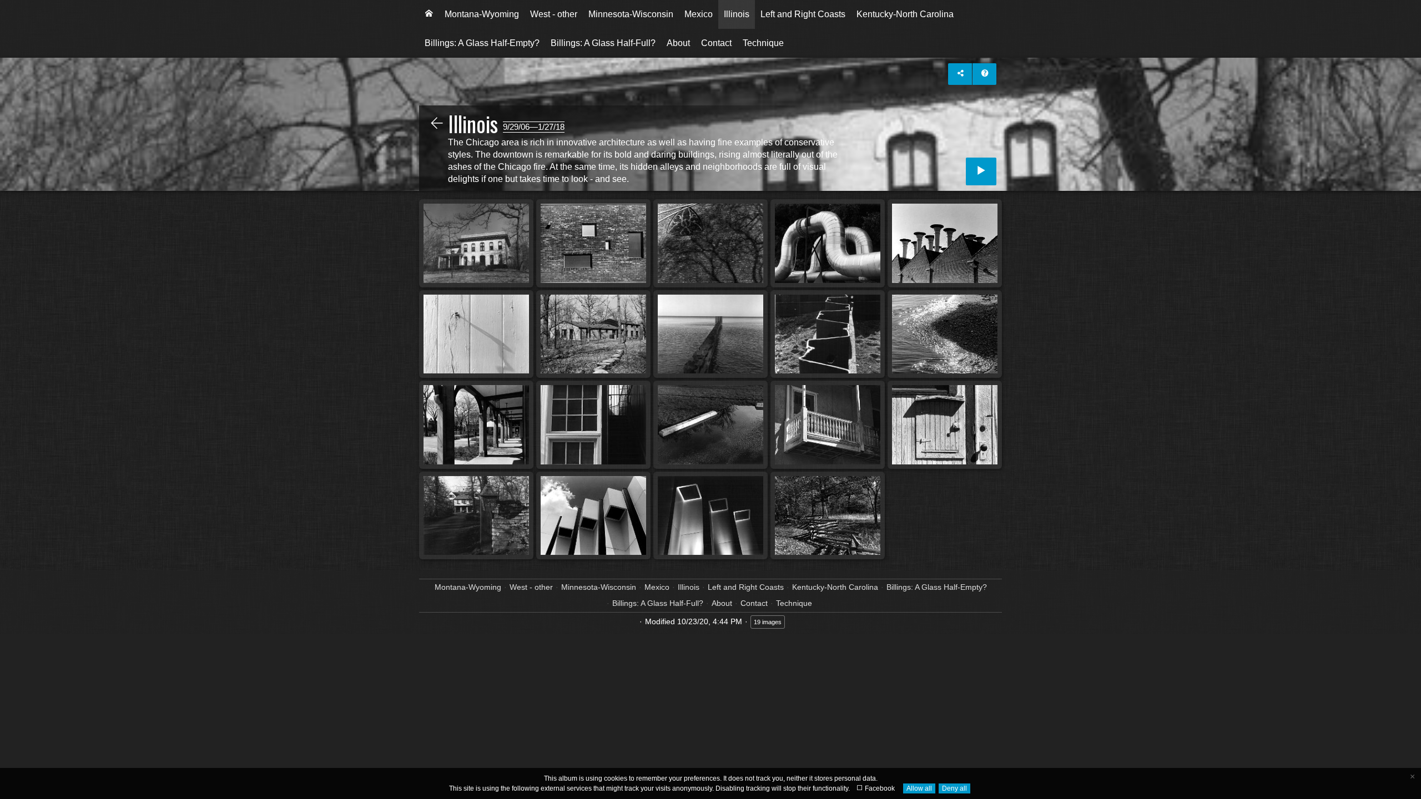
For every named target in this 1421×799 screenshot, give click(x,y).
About (678, 43)
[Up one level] (437, 124)
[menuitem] (429, 14)
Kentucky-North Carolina (905, 14)
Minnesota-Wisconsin (630, 14)
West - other (553, 14)
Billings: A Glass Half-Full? (603, 43)
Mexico (698, 14)
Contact (716, 43)
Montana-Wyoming (482, 14)
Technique (763, 43)
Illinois (736, 14)
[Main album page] (429, 14)
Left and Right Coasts (802, 14)
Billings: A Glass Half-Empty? (482, 43)
